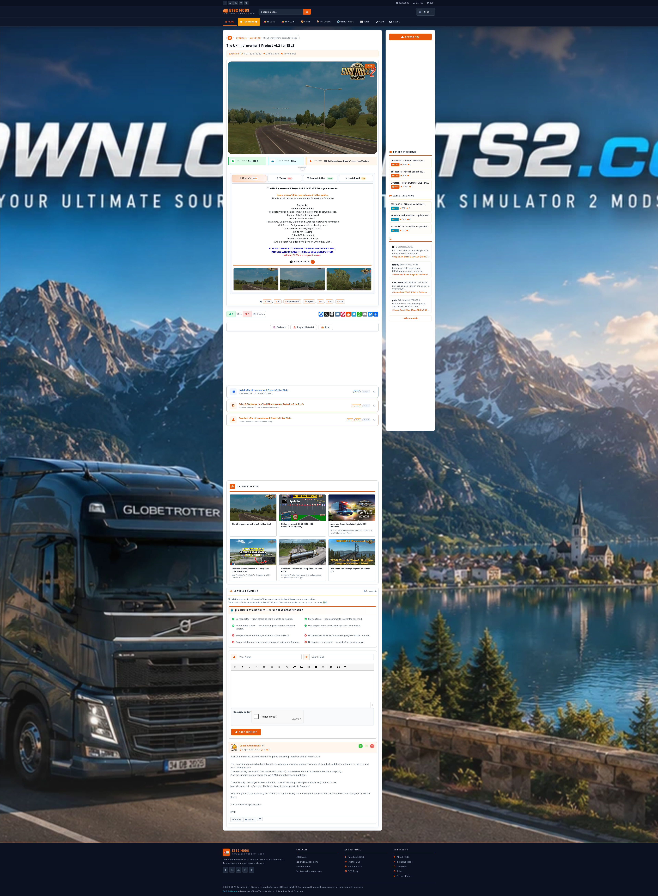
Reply (238, 819)
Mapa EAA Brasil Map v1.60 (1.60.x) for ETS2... (411, 257)
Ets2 (341, 301)
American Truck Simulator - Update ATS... (410, 215)
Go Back (281, 327)
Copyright (402, 866)
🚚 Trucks (269, 21)
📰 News (365, 21)
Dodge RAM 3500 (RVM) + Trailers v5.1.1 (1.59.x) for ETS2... (411, 292)
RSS (432, 3)
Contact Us (403, 3)
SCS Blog (353, 871)
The (268, 301)
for (330, 301)
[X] (246, 3)
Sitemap (419, 3)
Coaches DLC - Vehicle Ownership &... (408, 160)
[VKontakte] (230, 3)
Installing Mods (405, 861)
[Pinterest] (241, 3)
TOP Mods (248, 21)
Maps (382, 21)
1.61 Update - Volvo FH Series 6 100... (408, 171)
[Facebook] (225, 3)
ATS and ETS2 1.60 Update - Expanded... (409, 226)
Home (231, 21)
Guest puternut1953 (250, 745)
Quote (251, 819)
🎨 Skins (306, 21)
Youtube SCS (355, 866)
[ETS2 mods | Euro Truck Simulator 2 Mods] (230, 38)
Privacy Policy (404, 876)
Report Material (305, 327)
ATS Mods (301, 857)
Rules (400, 871)
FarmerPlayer (303, 866)
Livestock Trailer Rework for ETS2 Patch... (410, 183)
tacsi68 (235, 53)
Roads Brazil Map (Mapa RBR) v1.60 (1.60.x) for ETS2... (411, 310)
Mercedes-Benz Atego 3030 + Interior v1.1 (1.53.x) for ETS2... (411, 274)
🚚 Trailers (288, 21)
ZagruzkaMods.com (307, 861)
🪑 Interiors (323, 21)
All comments (411, 318)
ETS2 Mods (241, 38)
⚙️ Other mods (345, 21)
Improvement (293, 301)
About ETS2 (403, 857)
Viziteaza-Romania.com (309, 871)
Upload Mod (412, 36)
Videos (396, 21)
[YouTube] (235, 3)
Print (327, 327)
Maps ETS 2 (255, 38)
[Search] (307, 12)
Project (309, 301)
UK (278, 301)
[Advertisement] (302, 358)
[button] (235, 667)
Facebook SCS (356, 857)
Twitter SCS (354, 861)
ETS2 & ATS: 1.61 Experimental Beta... (408, 204)
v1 (321, 301)
